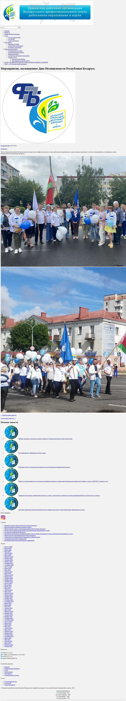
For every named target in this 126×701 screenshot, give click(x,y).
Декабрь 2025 (8, 560)
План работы (8, 672)
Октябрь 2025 (8, 563)
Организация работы (18, 59)
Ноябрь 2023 (8, 598)
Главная (6, 31)
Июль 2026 (7, 548)
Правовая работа (13, 54)
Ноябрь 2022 (8, 616)
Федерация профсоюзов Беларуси (15, 532)
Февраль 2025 (8, 575)
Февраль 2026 (8, 556)
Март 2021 (7, 643)
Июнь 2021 (7, 638)
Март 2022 (7, 629)
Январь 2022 (8, 633)
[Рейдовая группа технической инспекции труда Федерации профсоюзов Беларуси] (11, 467)
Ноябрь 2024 (8, 580)
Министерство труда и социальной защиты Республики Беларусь (25, 529)
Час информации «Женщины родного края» (32, 453)
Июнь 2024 (7, 586)
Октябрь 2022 (8, 618)
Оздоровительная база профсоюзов (15, 539)
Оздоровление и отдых (11, 675)
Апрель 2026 (8, 553)
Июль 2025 (7, 568)
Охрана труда (12, 57)
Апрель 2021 (8, 641)
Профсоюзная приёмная (12, 668)
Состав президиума (14, 37)
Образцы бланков (13, 44)
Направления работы (11, 49)
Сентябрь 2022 (9, 620)
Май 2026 (7, 551)
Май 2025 (7, 570)
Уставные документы (14, 47)
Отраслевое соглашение (15, 46)
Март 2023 (7, 610)
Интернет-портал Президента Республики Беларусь (20, 525)
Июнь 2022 (7, 624)
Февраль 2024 (8, 593)
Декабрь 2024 (8, 578)
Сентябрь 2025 (9, 565)
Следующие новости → (8, 418)
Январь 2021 (8, 646)
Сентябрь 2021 (9, 636)
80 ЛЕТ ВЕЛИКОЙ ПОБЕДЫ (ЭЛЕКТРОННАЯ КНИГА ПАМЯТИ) (26, 62)
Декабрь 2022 (8, 615)
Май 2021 (7, 639)
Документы (8, 42)
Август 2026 (8, 546)
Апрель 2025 (8, 571)
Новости (7, 32)
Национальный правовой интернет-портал (17, 527)
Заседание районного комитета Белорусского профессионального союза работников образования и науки (51, 510)
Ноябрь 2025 (8, 561)
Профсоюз (4, 149)
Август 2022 (8, 621)
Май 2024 (7, 588)
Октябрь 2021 (8, 634)
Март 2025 (7, 573)
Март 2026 (7, 555)
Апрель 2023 (8, 608)
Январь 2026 (8, 558)
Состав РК (11, 39)
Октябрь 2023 (8, 600)
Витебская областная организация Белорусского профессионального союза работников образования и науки (38, 534)
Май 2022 (7, 626)
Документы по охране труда (21, 60)
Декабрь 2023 (8, 596)
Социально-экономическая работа (19, 56)
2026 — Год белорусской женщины (15, 64)
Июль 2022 (7, 623)
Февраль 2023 (8, 611)
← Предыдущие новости (8, 415)
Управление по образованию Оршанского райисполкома (22, 537)
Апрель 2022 (8, 628)
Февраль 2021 (8, 644)
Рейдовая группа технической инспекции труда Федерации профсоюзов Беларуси (44, 467)
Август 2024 (8, 583)
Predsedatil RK (5, 146)
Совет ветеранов (13, 41)
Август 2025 (8, 566)
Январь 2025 (8, 576)
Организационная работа (16, 52)
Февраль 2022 (8, 631)
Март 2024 (7, 591)
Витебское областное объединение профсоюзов (19, 540)
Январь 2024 (8, 595)
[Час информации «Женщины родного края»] (11, 453)
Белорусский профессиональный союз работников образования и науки (27, 530)
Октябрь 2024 (8, 581)
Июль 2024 (7, 585)
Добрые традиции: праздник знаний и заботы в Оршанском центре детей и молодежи (45, 439)
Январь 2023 (8, 613)
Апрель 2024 (8, 590)
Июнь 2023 (7, 605)
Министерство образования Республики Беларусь (20, 535)
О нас (6, 36)
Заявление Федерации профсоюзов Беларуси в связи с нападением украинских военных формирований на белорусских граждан (59, 495)
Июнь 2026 (7, 550)
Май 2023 (7, 606)
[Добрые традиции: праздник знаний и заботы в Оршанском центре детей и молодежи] (11, 439)
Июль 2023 (7, 603)
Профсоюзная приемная (12, 34)
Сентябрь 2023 (9, 601)
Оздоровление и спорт (15, 51)
